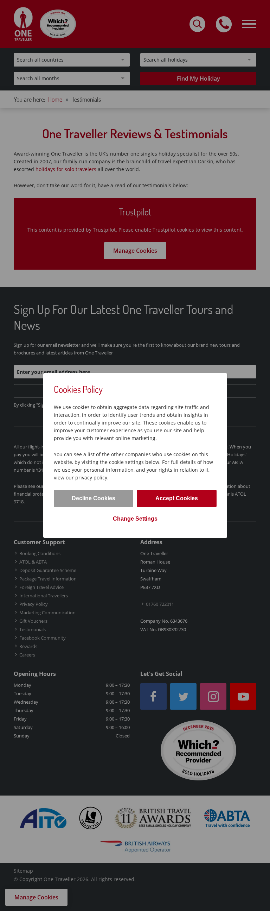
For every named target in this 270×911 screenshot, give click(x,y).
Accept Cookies (176, 498)
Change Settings (135, 519)
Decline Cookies (93, 498)
